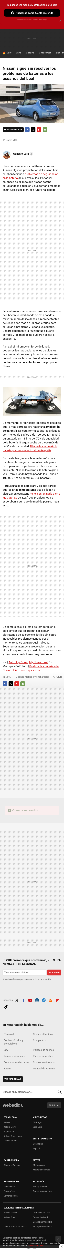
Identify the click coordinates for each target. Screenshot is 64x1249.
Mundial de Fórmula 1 (45, 1068)
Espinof (36, 1148)
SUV (6, 1049)
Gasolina (30, 52)
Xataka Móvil (10, 1127)
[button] (22, 154)
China (18, 52)
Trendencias (9, 1186)
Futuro (59, 676)
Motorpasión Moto (41, 1169)
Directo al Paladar (12, 1165)
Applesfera (9, 1131)
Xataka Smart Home (13, 1136)
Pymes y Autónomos (42, 1191)
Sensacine (38, 1144)
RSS (50, 999)
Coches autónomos (44, 1062)
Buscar (60, 1092)
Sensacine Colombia (42, 1222)
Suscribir (54, 972)
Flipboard (39, 129)
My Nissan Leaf (38, 662)
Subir (52, 1105)
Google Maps (45, 52)
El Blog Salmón (40, 1186)
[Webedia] (13, 1107)
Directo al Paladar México (15, 1226)
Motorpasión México (42, 1226)
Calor (9, 52)
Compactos (39, 1040)
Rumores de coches (14, 1056)
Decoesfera (9, 1191)
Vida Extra (37, 1127)
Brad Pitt (60, 52)
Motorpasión (39, 1165)
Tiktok (6, 1006)
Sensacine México (41, 1217)
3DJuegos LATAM (41, 1212)
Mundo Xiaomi (10, 1140)
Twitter (33, 129)
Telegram (43, 999)
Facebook (27, 129)
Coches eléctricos (43, 1034)
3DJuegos (38, 1122)
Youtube (30, 999)
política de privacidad (42, 979)
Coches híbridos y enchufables (33, 676)
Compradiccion (11, 1196)
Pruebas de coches (43, 1049)
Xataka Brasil (10, 1217)
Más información (35, 1245)
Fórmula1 (9, 1034)
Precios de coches (43, 1056)
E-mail (45, 129)
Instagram (37, 999)
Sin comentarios (14, 129)
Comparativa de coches (17, 1062)
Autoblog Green (18, 662)
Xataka (7, 1122)
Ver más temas (12, 1079)
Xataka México (10, 1212)
